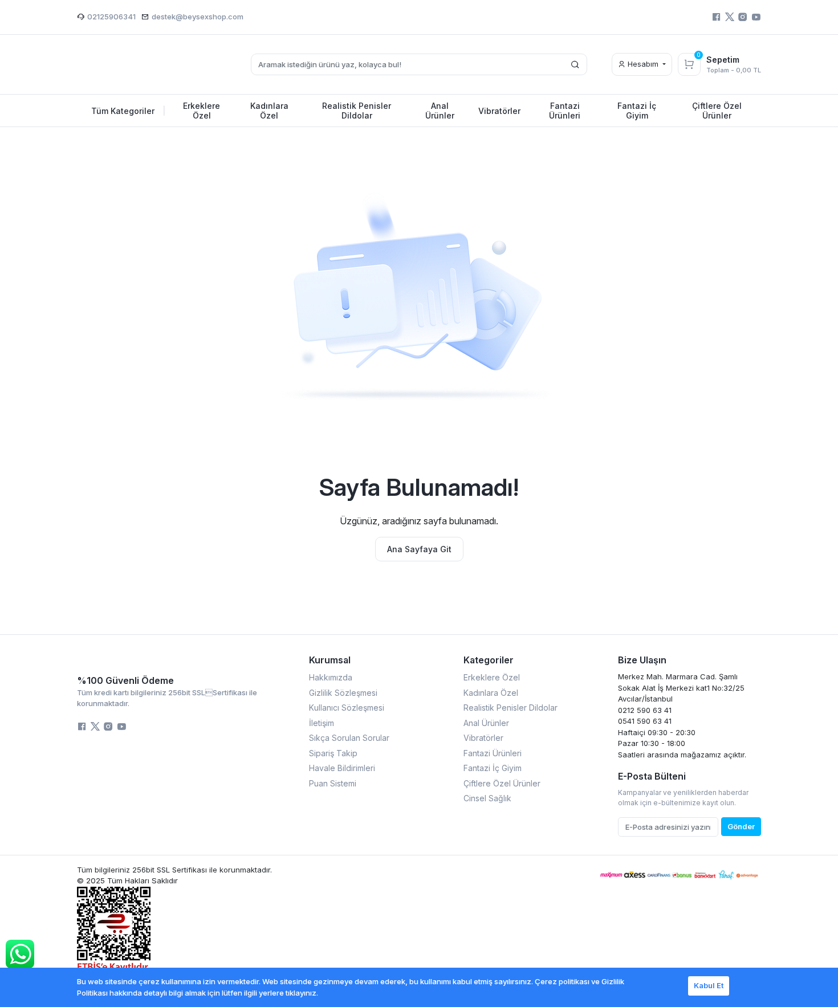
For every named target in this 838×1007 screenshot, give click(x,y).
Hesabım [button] (643, 63)
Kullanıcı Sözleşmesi (346, 707)
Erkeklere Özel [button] (201, 110)
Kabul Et (708, 985)
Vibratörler (483, 738)
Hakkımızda (330, 677)
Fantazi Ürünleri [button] (564, 110)
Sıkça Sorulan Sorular (349, 738)
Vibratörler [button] (499, 111)
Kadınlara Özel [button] (269, 110)
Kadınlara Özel (490, 693)
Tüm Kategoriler (128, 111)
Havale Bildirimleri (342, 768)
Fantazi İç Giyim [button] (636, 110)
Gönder (741, 826)
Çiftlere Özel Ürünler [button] (717, 110)
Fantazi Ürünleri (492, 753)
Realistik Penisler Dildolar (510, 707)
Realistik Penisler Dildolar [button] (356, 110)
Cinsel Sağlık (487, 798)
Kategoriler (488, 660)
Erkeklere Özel (491, 677)
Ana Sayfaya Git (419, 549)
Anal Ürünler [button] (439, 110)
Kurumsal (330, 660)
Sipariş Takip (333, 753)
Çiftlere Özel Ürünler (501, 783)
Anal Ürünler (486, 723)
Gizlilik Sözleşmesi (343, 693)
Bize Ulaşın (642, 660)
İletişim (321, 723)
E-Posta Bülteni (652, 776)
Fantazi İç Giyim (492, 768)
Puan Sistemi (332, 783)
